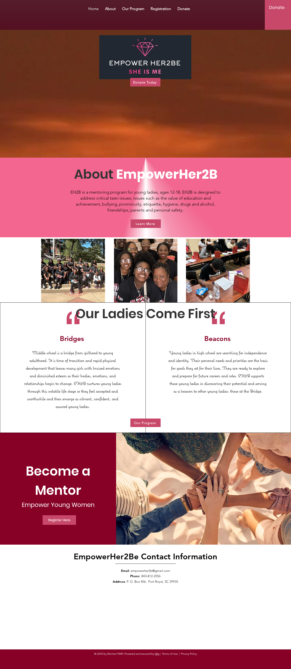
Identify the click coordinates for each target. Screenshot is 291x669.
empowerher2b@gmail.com (150, 571)
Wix (157, 653)
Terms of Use (170, 653)
